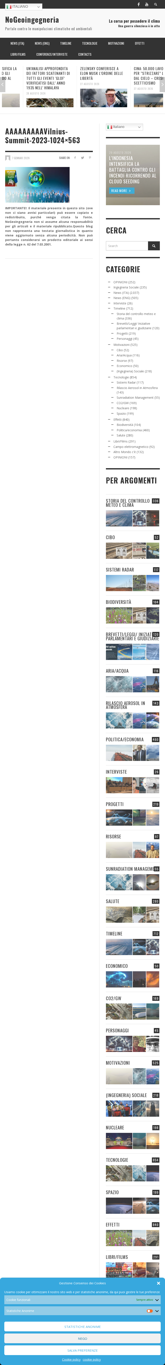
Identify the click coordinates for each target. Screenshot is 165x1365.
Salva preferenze (82, 1350)
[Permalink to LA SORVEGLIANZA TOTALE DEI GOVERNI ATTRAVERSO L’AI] (139, 1109)
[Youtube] (147, 4)
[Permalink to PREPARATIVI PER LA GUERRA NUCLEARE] (119, 1141)
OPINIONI (120, 282)
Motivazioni (121, 345)
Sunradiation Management (135, 397)
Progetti (122, 333)
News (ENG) (121, 298)
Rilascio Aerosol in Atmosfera (137, 388)
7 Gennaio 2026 (21, 158)
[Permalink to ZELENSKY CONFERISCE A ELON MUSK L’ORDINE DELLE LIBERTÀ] (82, 98)
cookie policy (92, 1359)
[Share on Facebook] (75, 157)
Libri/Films (120, 441)
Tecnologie (121, 377)
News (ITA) (121, 293)
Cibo (120, 350)
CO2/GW (123, 403)
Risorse (122, 361)
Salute (121, 435)
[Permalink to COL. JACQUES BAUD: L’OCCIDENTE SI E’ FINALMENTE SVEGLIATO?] (139, 785)
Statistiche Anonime (82, 1326)
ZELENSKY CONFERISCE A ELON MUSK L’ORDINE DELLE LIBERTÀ (80, 73)
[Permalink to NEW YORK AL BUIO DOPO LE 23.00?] (139, 979)
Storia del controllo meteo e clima (128, 502)
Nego (82, 1338)
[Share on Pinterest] (90, 157)
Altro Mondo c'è (124, 452)
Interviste (119, 303)
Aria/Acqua (124, 355)
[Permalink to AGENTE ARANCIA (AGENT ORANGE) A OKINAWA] (119, 915)
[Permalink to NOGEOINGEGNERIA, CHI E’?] (119, 785)
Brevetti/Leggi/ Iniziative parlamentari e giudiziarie (132, 636)
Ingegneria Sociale (126, 287)
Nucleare (123, 408)
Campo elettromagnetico (130, 447)
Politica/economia (129, 430)
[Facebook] (138, 4)
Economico (124, 366)
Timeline (119, 308)
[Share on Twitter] (82, 157)
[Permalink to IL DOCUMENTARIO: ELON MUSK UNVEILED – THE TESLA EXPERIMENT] (152, 1270)
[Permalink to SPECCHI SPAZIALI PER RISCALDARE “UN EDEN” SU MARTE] (139, 1206)
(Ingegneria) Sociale (130, 371)
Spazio (121, 413)
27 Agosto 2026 (68, 83)
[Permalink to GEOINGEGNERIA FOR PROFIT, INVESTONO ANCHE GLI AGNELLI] (152, 979)
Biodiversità (125, 425)
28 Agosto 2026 (15, 93)
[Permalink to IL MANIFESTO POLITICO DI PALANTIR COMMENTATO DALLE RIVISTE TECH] (152, 1109)
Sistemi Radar (126, 382)
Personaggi (124, 339)
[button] (158, 1283)
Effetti (117, 419)
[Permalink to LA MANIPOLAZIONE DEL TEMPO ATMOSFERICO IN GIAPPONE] (152, 518)
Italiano (20, 6)
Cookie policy (71, 1359)
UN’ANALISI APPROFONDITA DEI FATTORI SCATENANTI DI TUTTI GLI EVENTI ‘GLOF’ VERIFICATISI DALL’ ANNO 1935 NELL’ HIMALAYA (27, 78)
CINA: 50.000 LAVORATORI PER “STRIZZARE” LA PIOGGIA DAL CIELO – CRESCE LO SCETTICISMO (135, 75)
